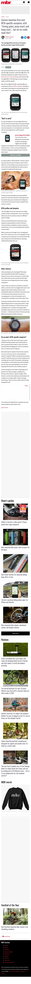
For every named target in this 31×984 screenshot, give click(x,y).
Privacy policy (20, 971)
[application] (15, 392)
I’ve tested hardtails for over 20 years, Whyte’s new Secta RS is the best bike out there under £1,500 (15, 690)
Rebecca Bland (9, 37)
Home (3, 16)
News (7, 16)
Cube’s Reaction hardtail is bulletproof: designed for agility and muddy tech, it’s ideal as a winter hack (14, 743)
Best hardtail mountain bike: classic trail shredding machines (14, 928)
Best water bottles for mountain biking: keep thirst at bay (14, 575)
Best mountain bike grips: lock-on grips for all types (15, 548)
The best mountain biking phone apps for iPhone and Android (14, 601)
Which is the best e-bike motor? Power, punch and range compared (14, 523)
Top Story (8, 67)
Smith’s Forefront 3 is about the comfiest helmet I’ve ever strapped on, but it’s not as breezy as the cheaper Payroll (15, 715)
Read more (15, 633)
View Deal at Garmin (15, 155)
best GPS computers (17, 86)
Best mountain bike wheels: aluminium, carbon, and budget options (13, 626)
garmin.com (4, 407)
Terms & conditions (13, 971)
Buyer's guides (7, 500)
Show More (7, 936)
